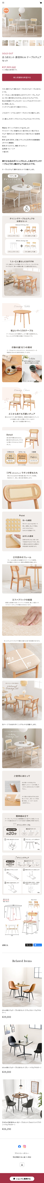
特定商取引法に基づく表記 (22, 1157)
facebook (19, 1146)
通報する (5, 945)
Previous (4, 25)
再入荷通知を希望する (22, 77)
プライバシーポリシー (22, 1153)
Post (30, 945)
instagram (24, 1146)
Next (40, 25)
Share (39, 945)
